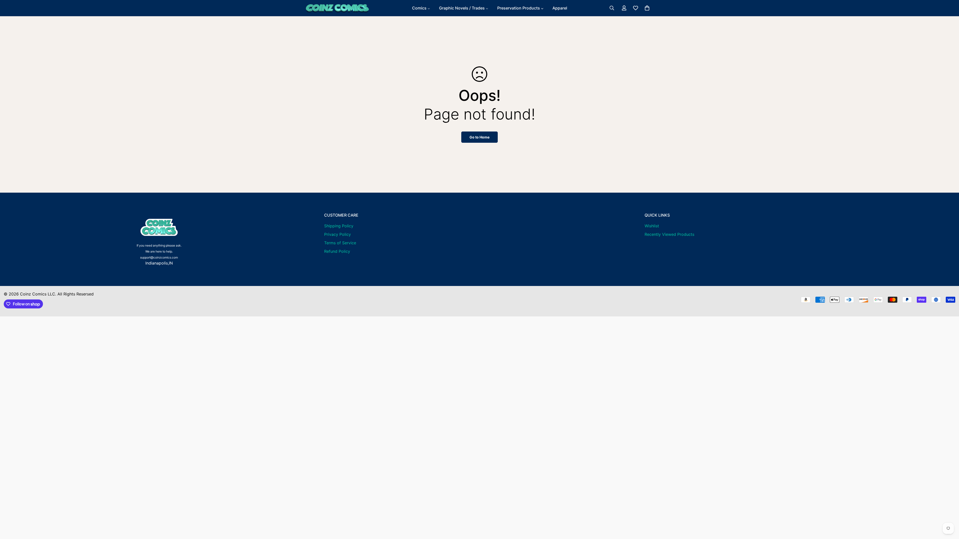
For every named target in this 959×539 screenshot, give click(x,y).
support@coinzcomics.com (159, 257)
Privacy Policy (337, 234)
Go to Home (479, 137)
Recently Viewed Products (669, 234)
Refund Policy (337, 251)
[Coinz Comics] (337, 8)
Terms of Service (340, 242)
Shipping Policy (338, 225)
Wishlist (652, 225)
